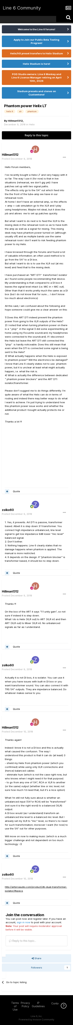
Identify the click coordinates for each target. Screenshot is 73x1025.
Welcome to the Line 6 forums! (36, 29)
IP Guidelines (38, 1004)
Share (37, 958)
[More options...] (64, 157)
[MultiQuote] (7, 491)
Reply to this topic (36, 135)
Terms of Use (15, 1006)
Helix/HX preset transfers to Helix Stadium (36, 53)
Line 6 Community (22, 8)
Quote (16, 491)
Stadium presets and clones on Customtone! (36, 93)
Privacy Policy (25, 1004)
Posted (17, 158)
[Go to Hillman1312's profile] (35, 149)
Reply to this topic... (24, 940)
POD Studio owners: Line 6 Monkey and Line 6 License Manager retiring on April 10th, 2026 (36, 77)
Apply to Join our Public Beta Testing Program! (36, 41)
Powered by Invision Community (36, 1019)
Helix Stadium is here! (36, 63)
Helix (32, 124)
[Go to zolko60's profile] (35, 504)
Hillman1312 (15, 120)
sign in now (23, 922)
